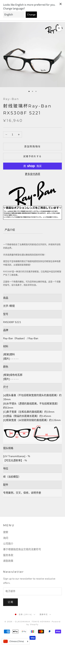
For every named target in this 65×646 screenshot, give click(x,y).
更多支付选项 (32, 174)
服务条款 (8, 555)
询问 (5, 538)
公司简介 (8, 543)
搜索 (5, 532)
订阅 (10, 602)
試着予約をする (32, 156)
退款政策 (8, 561)
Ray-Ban (11, 99)
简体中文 (44, 614)
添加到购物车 (32, 146)
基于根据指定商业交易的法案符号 (22, 549)
